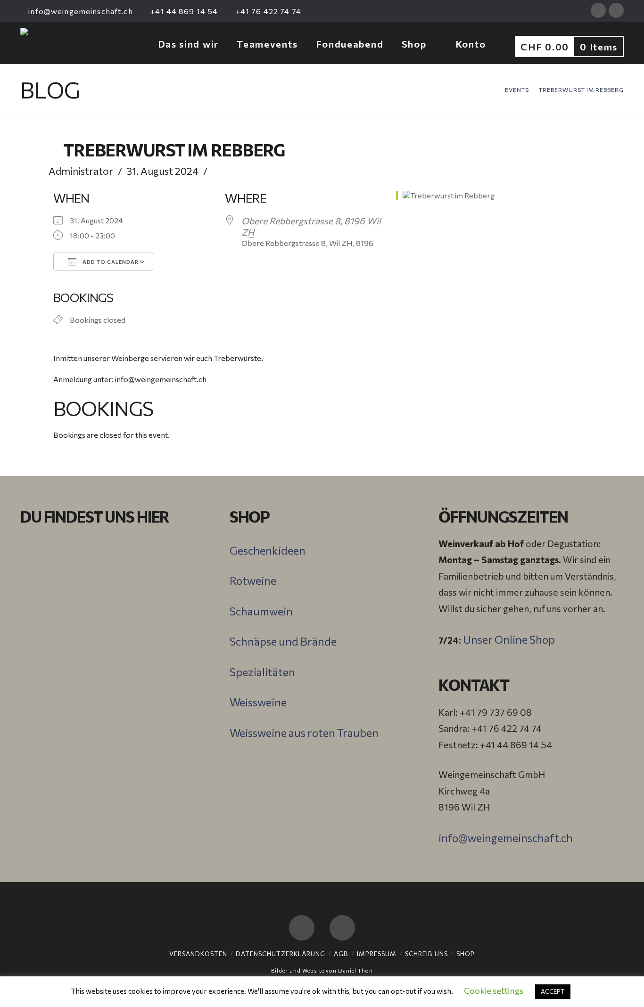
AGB (341, 954)
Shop (465, 954)
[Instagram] (616, 10)
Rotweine (253, 580)
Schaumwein (261, 611)
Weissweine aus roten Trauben (304, 732)
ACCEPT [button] (553, 991)
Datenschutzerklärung (280, 954)
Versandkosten (198, 954)
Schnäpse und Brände (283, 641)
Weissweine (258, 702)
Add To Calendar (110, 262)
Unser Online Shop (509, 639)
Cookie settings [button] (493, 990)
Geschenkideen (267, 550)
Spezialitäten (262, 672)
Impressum (376, 954)
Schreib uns (426, 954)
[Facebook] (598, 10)
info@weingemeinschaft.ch (79, 11)
